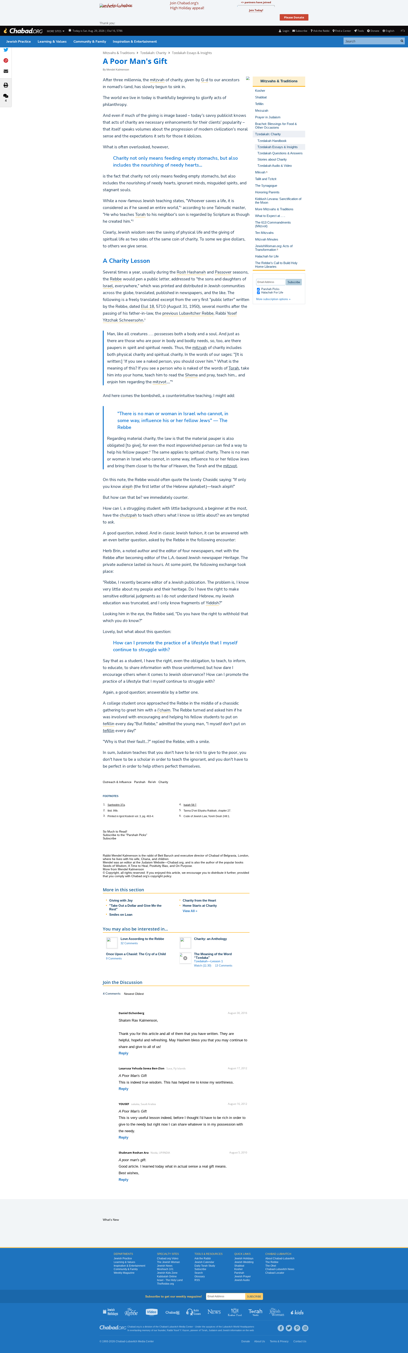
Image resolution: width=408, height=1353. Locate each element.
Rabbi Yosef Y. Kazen (178, 1330)
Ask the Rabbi (321, 31)
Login (285, 31)
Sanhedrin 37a (116, 804)
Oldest (139, 993)
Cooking (235, 1311)
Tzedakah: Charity (153, 53)
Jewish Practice (18, 41)
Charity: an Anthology (210, 939)
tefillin (108, 731)
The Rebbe (271, 1262)
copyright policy (160, 876)
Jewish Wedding (244, 1262)
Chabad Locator (274, 1272)
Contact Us (299, 1341)
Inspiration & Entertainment (135, 41)
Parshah (239, 1272)
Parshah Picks (269, 289)
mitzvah (199, 347)
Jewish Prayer (242, 1276)
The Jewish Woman (168, 1262)
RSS (197, 1280)
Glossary (199, 1276)
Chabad (163, 1326)
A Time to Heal (138, 865)
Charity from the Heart (199, 900)
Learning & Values (52, 41)
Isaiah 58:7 (190, 804)
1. (104, 804)
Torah (234, 368)
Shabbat (239, 1265)
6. (180, 815)
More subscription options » (273, 299)
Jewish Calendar (204, 1262)
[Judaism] (23, 31)
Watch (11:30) (202, 965)
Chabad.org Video (167, 1258)
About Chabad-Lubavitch (279, 1258)
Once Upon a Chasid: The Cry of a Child (136, 954)
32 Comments (129, 943)
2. (104, 810)
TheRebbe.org (165, 1283)
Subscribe (200, 1269)
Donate (375, 31)
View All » (190, 911)
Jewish (226, 1330)
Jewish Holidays (243, 1258)
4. (180, 804)
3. (104, 815)
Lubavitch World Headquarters (238, 1326)
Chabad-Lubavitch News (279, 1269)
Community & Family (89, 41)
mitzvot (230, 466)
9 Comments (114, 958)
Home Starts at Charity (200, 905)
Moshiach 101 (165, 1269)
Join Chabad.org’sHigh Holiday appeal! (187, 5)
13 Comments (223, 965)
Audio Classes (194, 1311)
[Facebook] (281, 1328)
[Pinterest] (297, 1328)
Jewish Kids (297, 1311)
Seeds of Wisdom (115, 865)
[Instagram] (305, 1328)
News (214, 1311)
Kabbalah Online (167, 1276)
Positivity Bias (158, 865)
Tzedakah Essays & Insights (192, 53)
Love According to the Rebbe (142, 939)
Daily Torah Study (204, 1265)
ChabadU (173, 1311)
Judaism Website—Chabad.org (162, 862)
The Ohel (270, 1265)
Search (198, 1272)
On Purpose (184, 865)
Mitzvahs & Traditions (119, 53)
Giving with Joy (121, 900)
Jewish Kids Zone (167, 1272)
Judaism (213, 1330)
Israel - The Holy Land (170, 1280)
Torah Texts (256, 1311)
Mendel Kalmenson (117, 69)
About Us (259, 1341)
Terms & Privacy (279, 1341)
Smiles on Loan (120, 914)
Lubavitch (173, 1326)
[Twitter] (289, 1328)
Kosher (238, 1269)
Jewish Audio (242, 1280)
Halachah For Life (271, 292)
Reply (123, 1053)
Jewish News (164, 1265)
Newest (129, 993)
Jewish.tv (152, 1311)
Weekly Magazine (124, 1272)
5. (180, 810)
